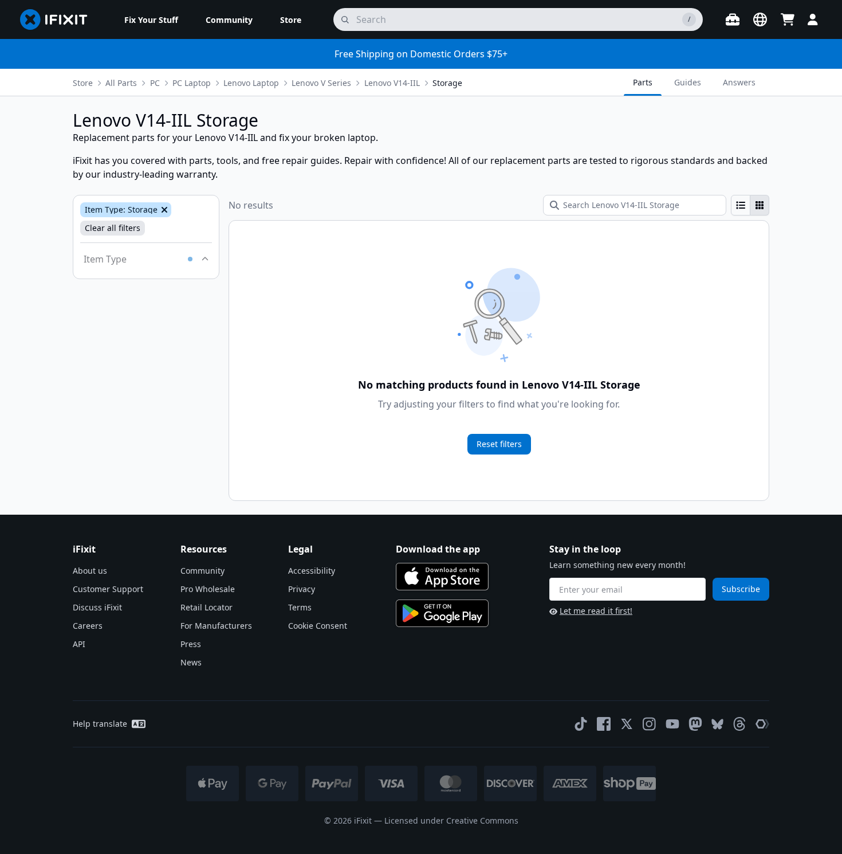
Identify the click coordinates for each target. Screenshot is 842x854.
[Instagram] (649, 724)
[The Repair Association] (762, 724)
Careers (88, 625)
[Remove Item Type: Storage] (163, 209)
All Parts (121, 82)
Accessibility (311, 570)
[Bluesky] (717, 724)
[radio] (740, 205)
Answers (739, 82)
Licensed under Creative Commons (451, 820)
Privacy (301, 588)
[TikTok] (581, 724)
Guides (687, 82)
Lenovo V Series (321, 82)
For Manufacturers (216, 625)
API (79, 643)
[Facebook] (604, 724)
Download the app (438, 549)
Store (83, 82)
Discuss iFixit (97, 607)
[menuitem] (151, 19)
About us (90, 570)
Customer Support (108, 588)
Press (190, 643)
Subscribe (741, 588)
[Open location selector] (760, 19)
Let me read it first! (596, 610)
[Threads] (739, 724)
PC (155, 82)
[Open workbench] (732, 19)
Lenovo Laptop (251, 82)
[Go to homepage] (58, 19)
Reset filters (499, 443)
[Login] (813, 19)
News (191, 662)
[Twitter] (627, 724)
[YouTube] (672, 724)
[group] (750, 205)
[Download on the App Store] (442, 576)
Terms (300, 607)
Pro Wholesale (207, 588)
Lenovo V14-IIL (392, 82)
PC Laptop (191, 82)
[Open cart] (787, 19)
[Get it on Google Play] (442, 613)
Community (202, 570)
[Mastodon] (695, 724)
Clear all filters (112, 227)
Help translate (100, 723)
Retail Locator (206, 607)
